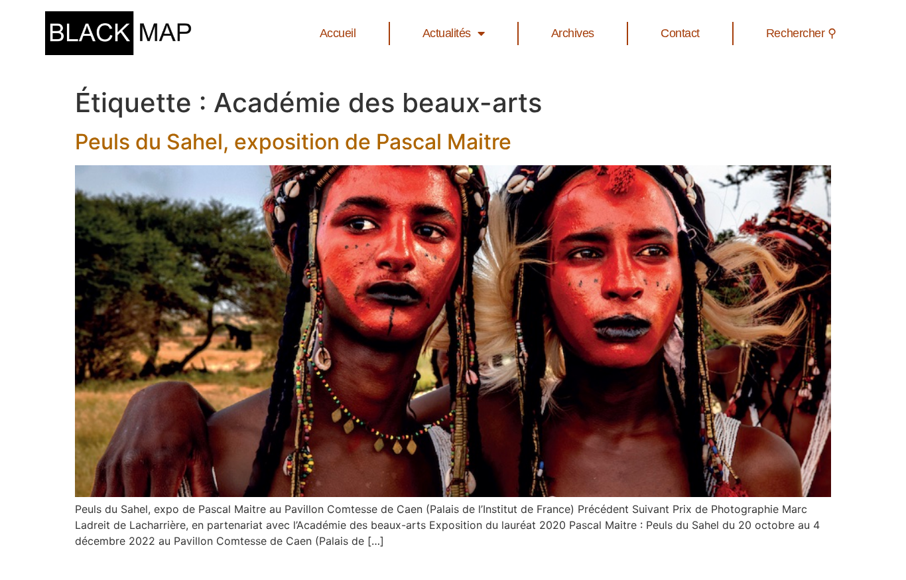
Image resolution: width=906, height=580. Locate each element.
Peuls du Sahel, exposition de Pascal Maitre (293, 142)
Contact (680, 33)
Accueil (338, 33)
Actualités (447, 33)
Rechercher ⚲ (801, 33)
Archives (572, 33)
